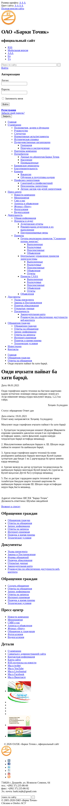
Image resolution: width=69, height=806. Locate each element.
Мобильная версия (18, 50)
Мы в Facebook (16, 674)
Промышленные (30, 162)
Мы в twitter (14, 665)
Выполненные (35, 244)
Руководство (21, 130)
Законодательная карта (33, 314)
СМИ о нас (14, 622)
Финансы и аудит (23, 221)
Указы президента (24, 299)
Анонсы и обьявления (26, 203)
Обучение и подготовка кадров (38, 177)
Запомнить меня (14, 98)
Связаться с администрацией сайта (27, 653)
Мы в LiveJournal (17, 671)
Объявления (33, 253)
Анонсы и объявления (20, 625)
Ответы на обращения (26, 328)
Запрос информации (25, 331)
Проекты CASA (29, 276)
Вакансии (26, 174)
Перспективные (35, 250)
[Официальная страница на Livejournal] (9, 770)
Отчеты (31, 273)
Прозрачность (21, 311)
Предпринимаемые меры (34, 232)
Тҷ (9, 59)
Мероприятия (21, 197)
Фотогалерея (21, 209)
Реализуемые (34, 247)
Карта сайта (14, 659)
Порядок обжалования (26, 305)
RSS (10, 47)
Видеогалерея (21, 212)
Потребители (21, 154)
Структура (20, 133)
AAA (10, 53)
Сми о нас (19, 200)
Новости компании (24, 194)
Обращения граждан (19, 323)
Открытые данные (24, 308)
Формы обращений (18, 557)
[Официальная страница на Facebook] (9, 764)
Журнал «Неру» (22, 206)
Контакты (13, 349)
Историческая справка (26, 139)
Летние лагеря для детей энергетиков (41, 189)
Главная (12, 121)
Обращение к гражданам (21, 631)
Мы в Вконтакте (17, 677)
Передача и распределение (35, 148)
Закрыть (7, 116)
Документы (14, 296)
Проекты (19, 235)
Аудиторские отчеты (32, 224)
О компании (14, 124)
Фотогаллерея (15, 634)
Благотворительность (26, 168)
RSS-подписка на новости (22, 662)
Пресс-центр (15, 191)
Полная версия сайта (12, 8)
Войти (4, 68)
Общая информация (25, 218)
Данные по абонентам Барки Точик (40, 156)
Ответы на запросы (24, 334)
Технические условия (26, 343)
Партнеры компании (25, 151)
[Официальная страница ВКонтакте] (9, 761)
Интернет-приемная (25, 337)
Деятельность (15, 215)
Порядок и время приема (27, 340)
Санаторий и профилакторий (37, 183)
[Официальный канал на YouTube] (9, 773)
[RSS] (9, 777)
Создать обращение (18, 585)
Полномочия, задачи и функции (31, 127)
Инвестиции (15, 346)
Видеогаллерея (16, 637)
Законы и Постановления (28, 302)
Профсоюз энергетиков (27, 180)
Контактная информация (21, 656)
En (9, 56)
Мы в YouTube (16, 668)
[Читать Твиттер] (9, 767)
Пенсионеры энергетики (34, 186)
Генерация (26, 145)
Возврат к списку (10, 506)
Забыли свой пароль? (13, 113)
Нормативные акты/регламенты (31, 136)
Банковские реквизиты (26, 165)
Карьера (18, 171)
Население (26, 159)
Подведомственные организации (32, 142)
